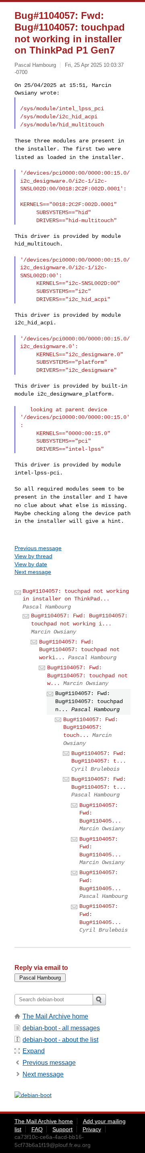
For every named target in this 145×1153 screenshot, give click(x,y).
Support (62, 1129)
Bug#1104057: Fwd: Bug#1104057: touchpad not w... (87, 675)
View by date (30, 564)
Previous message (38, 548)
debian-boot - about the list (60, 1039)
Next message (32, 572)
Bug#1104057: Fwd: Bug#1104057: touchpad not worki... (79, 650)
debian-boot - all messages (61, 1028)
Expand (34, 1051)
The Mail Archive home (55, 1016)
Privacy (92, 1129)
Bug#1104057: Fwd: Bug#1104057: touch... (90, 727)
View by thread (33, 556)
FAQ (37, 1129)
